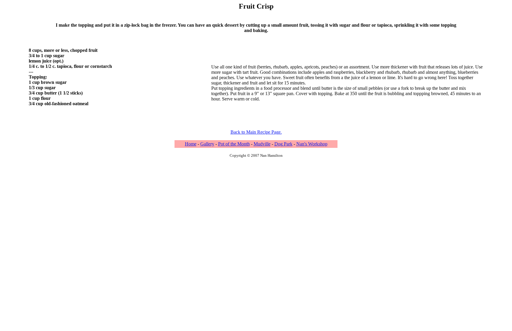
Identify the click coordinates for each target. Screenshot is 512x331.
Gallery (207, 143)
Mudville (262, 143)
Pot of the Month (234, 143)
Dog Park (283, 143)
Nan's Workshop (311, 143)
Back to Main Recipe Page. (256, 132)
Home (190, 143)
